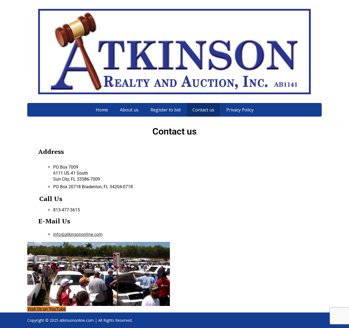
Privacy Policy (240, 110)
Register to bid (165, 110)
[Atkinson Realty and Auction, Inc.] (174, 51)
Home (102, 110)
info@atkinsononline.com (78, 234)
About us (129, 110)
